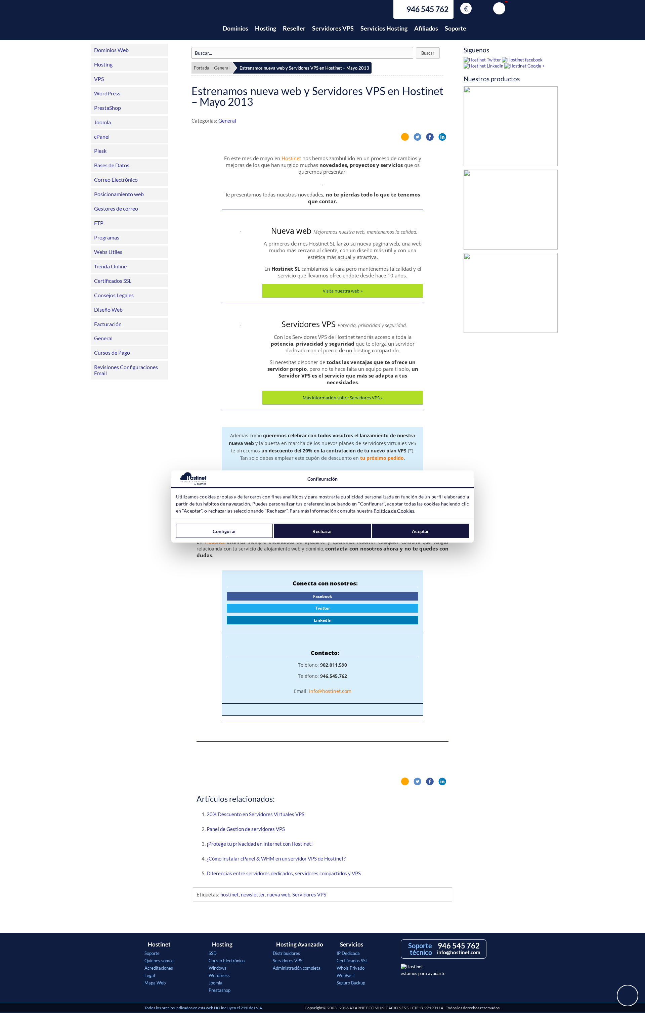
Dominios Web (111, 50)
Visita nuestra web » (342, 291)
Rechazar (322, 531)
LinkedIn (323, 620)
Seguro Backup (351, 982)
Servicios (351, 944)
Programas (106, 237)
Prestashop (219, 990)
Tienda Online (110, 266)
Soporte (455, 28)
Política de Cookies (394, 511)
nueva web (278, 894)
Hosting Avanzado (299, 944)
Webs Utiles (108, 252)
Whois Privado (350, 968)
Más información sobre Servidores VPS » (343, 398)
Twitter (322, 608)
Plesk (100, 150)
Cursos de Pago (112, 352)
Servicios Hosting (383, 28)
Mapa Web (155, 982)
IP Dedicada (348, 953)
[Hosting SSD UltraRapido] (511, 128)
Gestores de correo (116, 208)
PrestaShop (107, 107)
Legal (149, 975)
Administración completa (296, 968)
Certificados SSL (112, 280)
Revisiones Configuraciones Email (126, 370)
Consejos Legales (114, 295)
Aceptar (420, 531)
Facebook (322, 596)
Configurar (224, 531)
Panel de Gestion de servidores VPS (246, 829)
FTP (98, 223)
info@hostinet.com (330, 691)
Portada (201, 68)
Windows (217, 968)
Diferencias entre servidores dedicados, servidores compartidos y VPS (284, 873)
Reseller (294, 28)
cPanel (102, 136)
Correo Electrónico (116, 179)
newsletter (253, 894)
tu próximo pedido (382, 458)
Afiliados (426, 28)
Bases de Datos (111, 165)
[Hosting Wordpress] (511, 294)
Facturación (108, 324)
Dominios (235, 28)
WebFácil (345, 975)
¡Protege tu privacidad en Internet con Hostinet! (260, 844)
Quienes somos (159, 960)
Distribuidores (286, 953)
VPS (99, 79)
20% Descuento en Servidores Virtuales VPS (255, 814)
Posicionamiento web (119, 194)
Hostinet (174, 24)
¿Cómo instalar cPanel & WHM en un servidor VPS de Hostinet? (276, 858)
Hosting (265, 28)
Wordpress (219, 975)
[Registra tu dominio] (511, 211)
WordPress (107, 93)
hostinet (229, 894)
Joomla (102, 122)
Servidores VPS (333, 28)
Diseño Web (108, 309)
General (103, 338)
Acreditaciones (158, 968)
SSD (213, 953)
